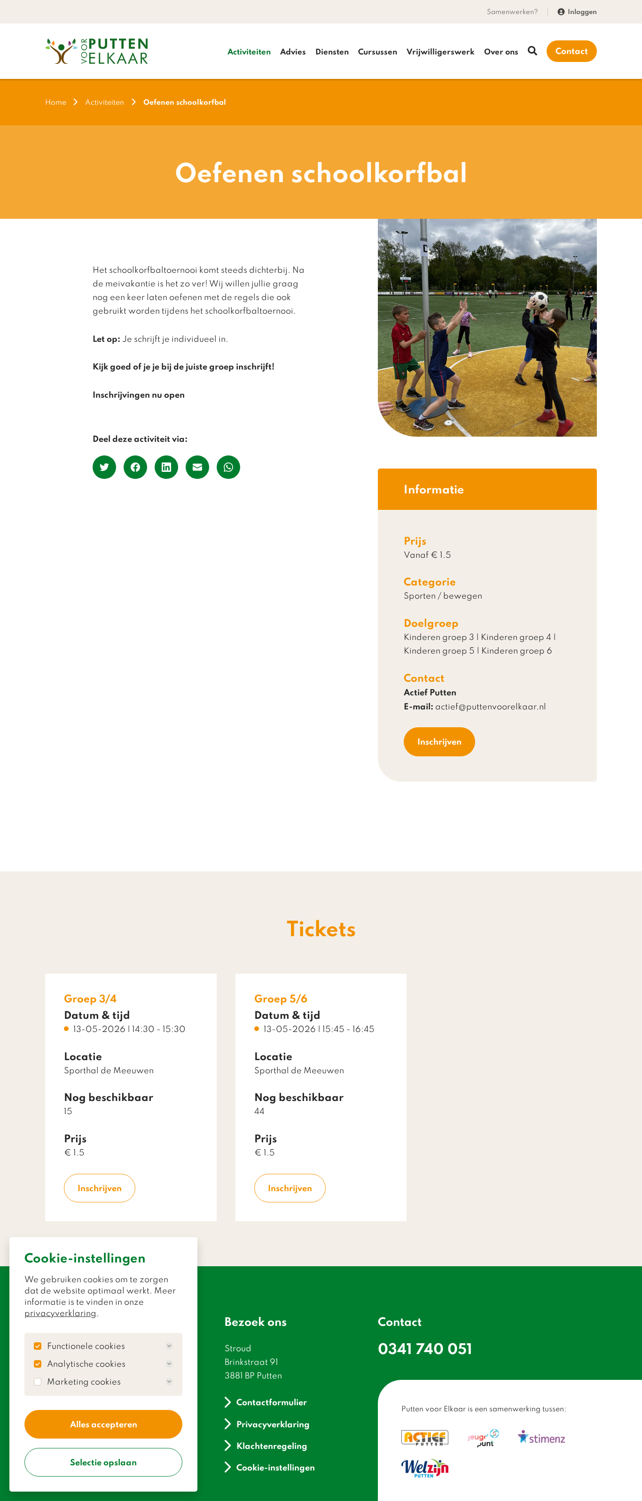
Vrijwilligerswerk (441, 51)
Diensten (332, 51)
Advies (293, 51)
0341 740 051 (425, 1348)
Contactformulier (271, 1402)
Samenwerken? (512, 11)
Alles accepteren (103, 1424)
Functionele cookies (86, 1346)
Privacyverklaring (273, 1423)
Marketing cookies (84, 1382)
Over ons (501, 51)
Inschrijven (439, 741)
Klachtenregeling (271, 1445)
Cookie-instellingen (275, 1467)
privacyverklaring (60, 1313)
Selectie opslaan (103, 1462)
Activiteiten (249, 51)
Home (55, 102)
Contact (572, 50)
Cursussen (377, 51)
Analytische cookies (86, 1364)
